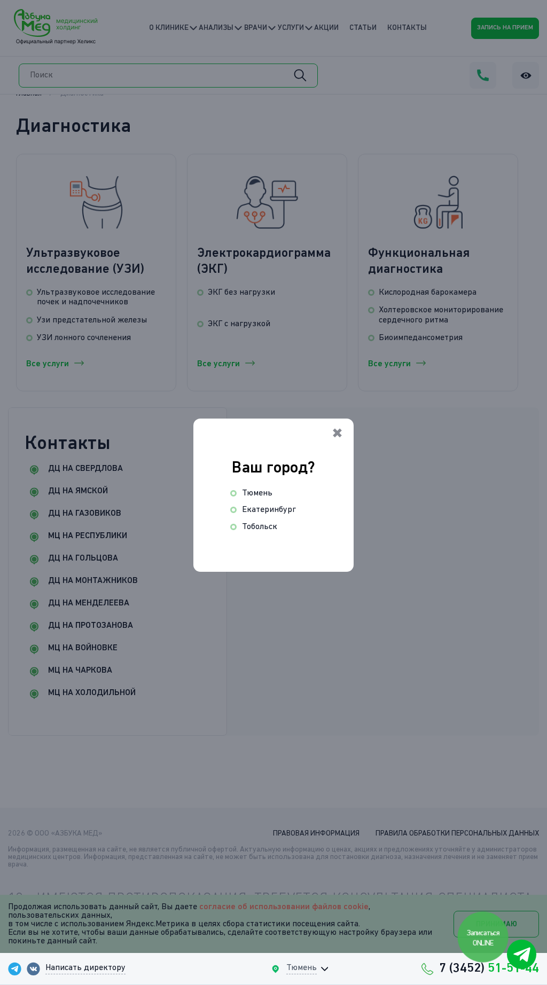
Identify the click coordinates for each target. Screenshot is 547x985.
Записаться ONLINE (483, 938)
